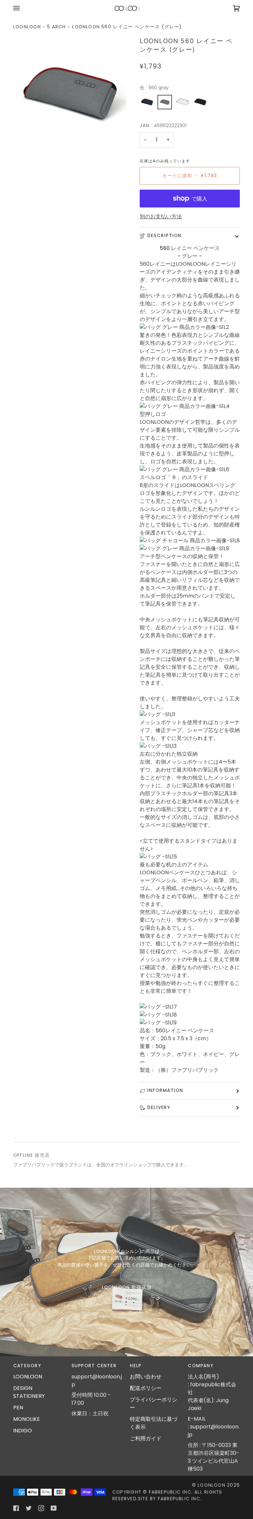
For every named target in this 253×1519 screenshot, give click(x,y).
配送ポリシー (145, 1388)
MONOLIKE (26, 1419)
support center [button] (94, 1366)
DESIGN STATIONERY (29, 1392)
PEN (18, 1407)
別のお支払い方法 (161, 216)
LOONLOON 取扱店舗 (126, 1287)
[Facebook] (16, 1508)
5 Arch (56, 27)
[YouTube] (54, 1508)
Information (165, 1090)
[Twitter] (29, 1508)
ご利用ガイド (145, 1438)
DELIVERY (158, 1107)
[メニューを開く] (23, 8)
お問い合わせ (145, 1376)
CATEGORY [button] (27, 1366)
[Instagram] (41, 1508)
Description (164, 235)
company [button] (200, 1366)
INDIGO (22, 1430)
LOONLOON (27, 27)
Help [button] (136, 1366)
